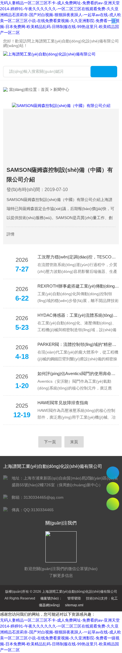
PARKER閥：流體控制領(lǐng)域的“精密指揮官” (78, 344)
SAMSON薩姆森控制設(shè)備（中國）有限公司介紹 (60, 175)
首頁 (45, 89)
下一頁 (50, 442)
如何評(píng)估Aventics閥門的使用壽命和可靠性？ (78, 373)
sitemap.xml (74, 605)
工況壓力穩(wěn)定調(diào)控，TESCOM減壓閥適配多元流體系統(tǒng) (78, 256)
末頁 (74, 442)
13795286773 (112, 472)
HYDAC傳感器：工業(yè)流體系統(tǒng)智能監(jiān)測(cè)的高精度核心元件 (78, 315)
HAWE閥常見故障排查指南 (62, 402)
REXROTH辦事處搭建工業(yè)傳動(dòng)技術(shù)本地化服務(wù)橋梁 (78, 286)
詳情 (10, 234)
